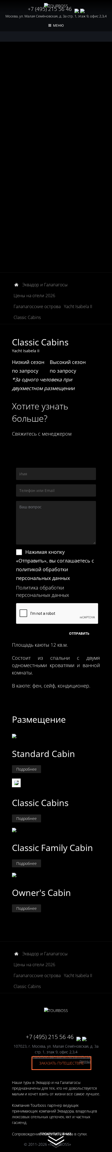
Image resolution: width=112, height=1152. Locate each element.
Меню (58, 25)
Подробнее (26, 769)
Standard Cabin (43, 753)
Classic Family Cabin (52, 847)
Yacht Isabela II (78, 306)
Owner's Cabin (41, 892)
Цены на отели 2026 (34, 296)
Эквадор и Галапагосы (45, 285)
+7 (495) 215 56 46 (50, 9)
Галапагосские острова (37, 306)
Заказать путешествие (61, 1063)
